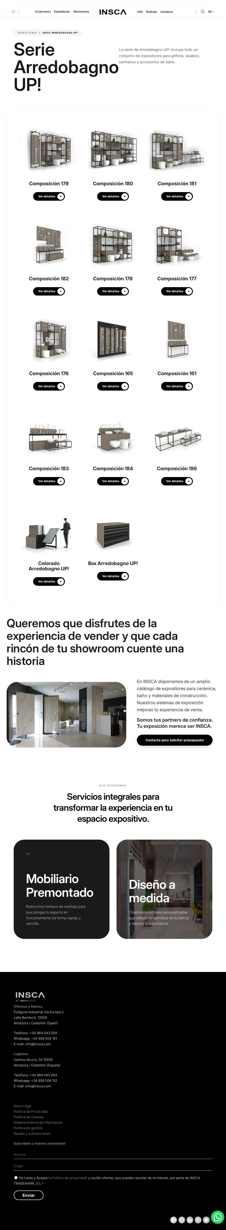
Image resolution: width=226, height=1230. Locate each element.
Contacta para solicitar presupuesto (175, 740)
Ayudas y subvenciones (32, 1133)
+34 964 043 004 (43, 1033)
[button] (203, 11)
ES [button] (210, 11)
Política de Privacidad (31, 1111)
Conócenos (43, 11)
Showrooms (81, 11)
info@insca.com (38, 1044)
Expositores (62, 11)
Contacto (166, 11)
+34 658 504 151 (44, 1038)
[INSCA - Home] (113, 11)
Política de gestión (28, 1128)
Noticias (151, 11)
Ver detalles (46, 196)
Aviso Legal (22, 1106)
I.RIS (140, 11)
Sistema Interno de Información (38, 1122)
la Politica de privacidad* (68, 1178)
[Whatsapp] (217, 1217)
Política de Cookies (29, 1117)
